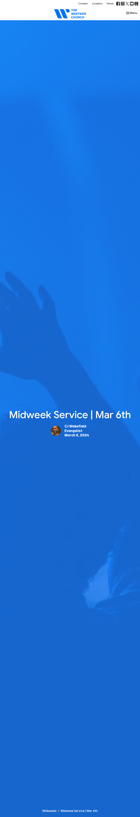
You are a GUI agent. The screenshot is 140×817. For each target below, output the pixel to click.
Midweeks (49, 811)
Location (97, 3)
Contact (83, 3)
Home (110, 3)
